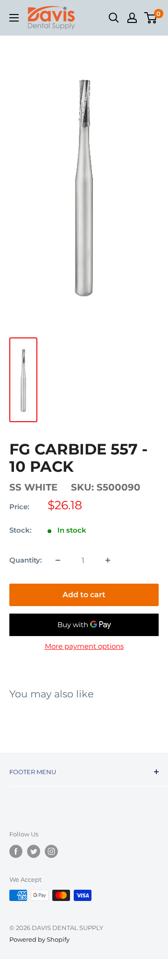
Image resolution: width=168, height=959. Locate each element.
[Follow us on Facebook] (15, 851)
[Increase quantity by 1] (108, 560)
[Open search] (114, 18)
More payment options (84, 646)
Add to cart (84, 594)
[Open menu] (14, 18)
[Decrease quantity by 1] (58, 560)
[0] (151, 17)
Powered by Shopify (39, 939)
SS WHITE (33, 487)
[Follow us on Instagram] (51, 851)
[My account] (132, 18)
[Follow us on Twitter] (33, 851)
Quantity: (25, 560)
